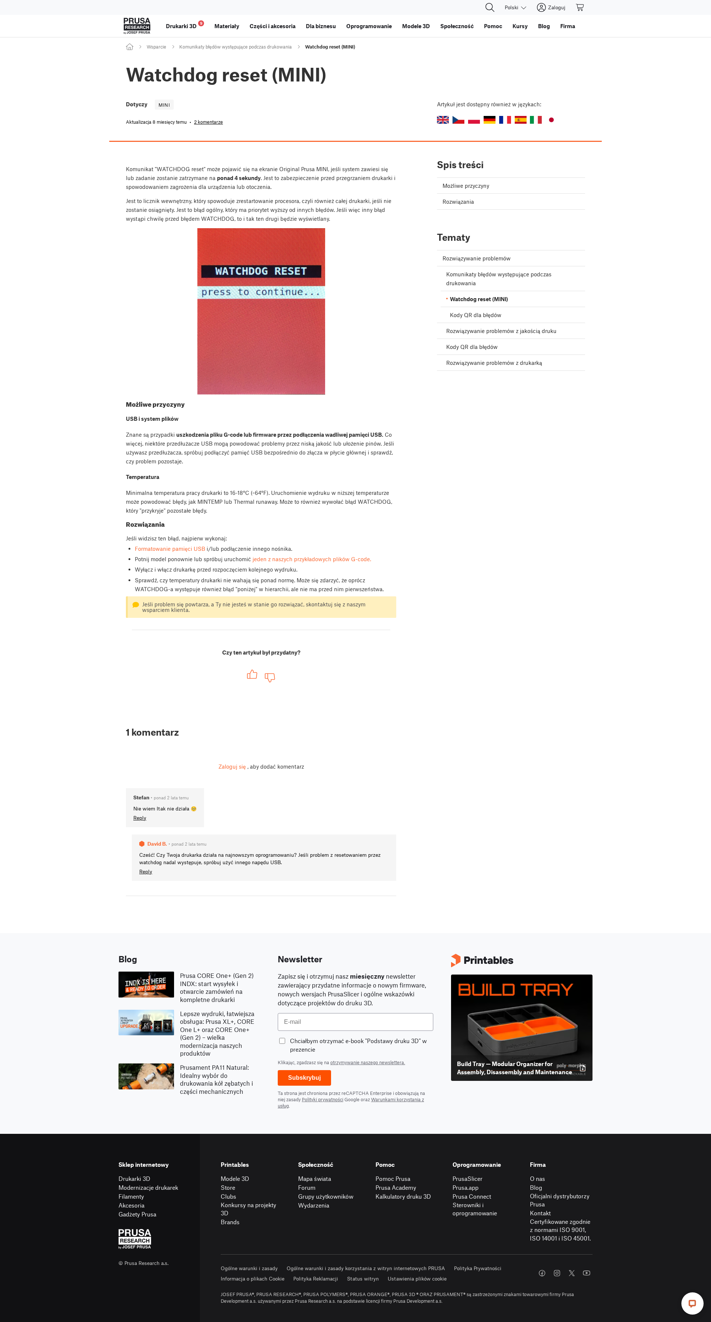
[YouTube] (586, 1273)
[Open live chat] (692, 1303)
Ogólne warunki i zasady (249, 1268)
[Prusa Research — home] (137, 26)
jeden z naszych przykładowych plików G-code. (312, 559)
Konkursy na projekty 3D (248, 1209)
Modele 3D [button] (416, 26)
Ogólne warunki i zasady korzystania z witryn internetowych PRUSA (366, 1268)
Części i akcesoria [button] (273, 26)
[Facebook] (542, 1273)
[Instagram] (557, 1273)
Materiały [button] (226, 26)
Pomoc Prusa (392, 1178)
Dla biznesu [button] (321, 26)
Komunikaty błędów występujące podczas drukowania (235, 47)
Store (228, 1187)
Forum (307, 1187)
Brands (230, 1221)
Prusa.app (465, 1187)
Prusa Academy (395, 1187)
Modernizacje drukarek (148, 1187)
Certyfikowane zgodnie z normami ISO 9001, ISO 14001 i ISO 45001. (560, 1230)
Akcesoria (131, 1205)
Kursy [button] (520, 26)
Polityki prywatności (322, 1099)
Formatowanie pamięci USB (170, 548)
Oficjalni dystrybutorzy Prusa (560, 1200)
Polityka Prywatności (477, 1268)
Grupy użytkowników (325, 1196)
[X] (572, 1273)
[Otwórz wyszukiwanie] (490, 7)
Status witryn (363, 1278)
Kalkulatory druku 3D (403, 1196)
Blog (536, 1187)
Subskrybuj (304, 1078)
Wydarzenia (313, 1205)
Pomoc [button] (493, 26)
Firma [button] (567, 26)
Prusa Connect (472, 1196)
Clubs (228, 1196)
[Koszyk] (580, 7)
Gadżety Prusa (137, 1214)
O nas (537, 1178)
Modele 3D (235, 1178)
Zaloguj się (232, 766)
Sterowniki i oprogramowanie (475, 1209)
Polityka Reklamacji (315, 1278)
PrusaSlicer (468, 1178)
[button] (443, 120)
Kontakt (540, 1212)
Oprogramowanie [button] (369, 26)
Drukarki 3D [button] (184, 25)
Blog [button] (544, 26)
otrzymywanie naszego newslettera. (367, 1062)
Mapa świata (314, 1178)
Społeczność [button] (457, 26)
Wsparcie (156, 47)
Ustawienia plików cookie (417, 1278)
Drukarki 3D (134, 1178)
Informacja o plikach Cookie (252, 1278)
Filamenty (131, 1196)
